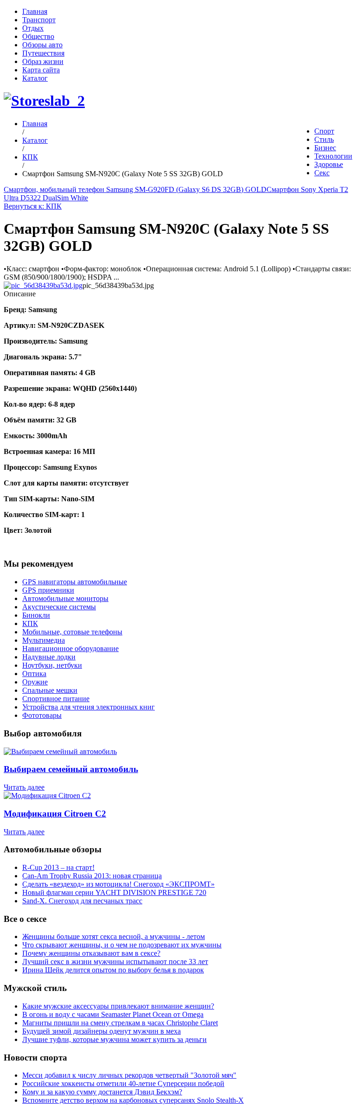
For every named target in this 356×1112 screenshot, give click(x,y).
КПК (30, 157)
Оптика (34, 673)
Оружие (35, 682)
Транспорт (39, 20)
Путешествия (43, 53)
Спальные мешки (49, 690)
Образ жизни (43, 61)
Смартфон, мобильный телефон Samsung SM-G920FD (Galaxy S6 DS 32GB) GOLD (135, 189)
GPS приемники (48, 590)
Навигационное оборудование (70, 648)
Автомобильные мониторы (65, 598)
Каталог (35, 78)
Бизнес (325, 148)
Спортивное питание (55, 699)
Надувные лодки (49, 657)
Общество (38, 36)
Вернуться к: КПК (33, 206)
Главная (34, 11)
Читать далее (24, 787)
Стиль (324, 139)
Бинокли (36, 615)
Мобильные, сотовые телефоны (72, 632)
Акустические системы (59, 607)
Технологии (333, 156)
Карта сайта (41, 70)
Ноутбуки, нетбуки (52, 665)
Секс (322, 173)
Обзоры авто (42, 45)
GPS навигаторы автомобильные (74, 582)
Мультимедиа (43, 640)
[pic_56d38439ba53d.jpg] (43, 285)
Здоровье (328, 164)
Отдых (33, 28)
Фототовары (42, 715)
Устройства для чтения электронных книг (88, 707)
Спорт (324, 131)
